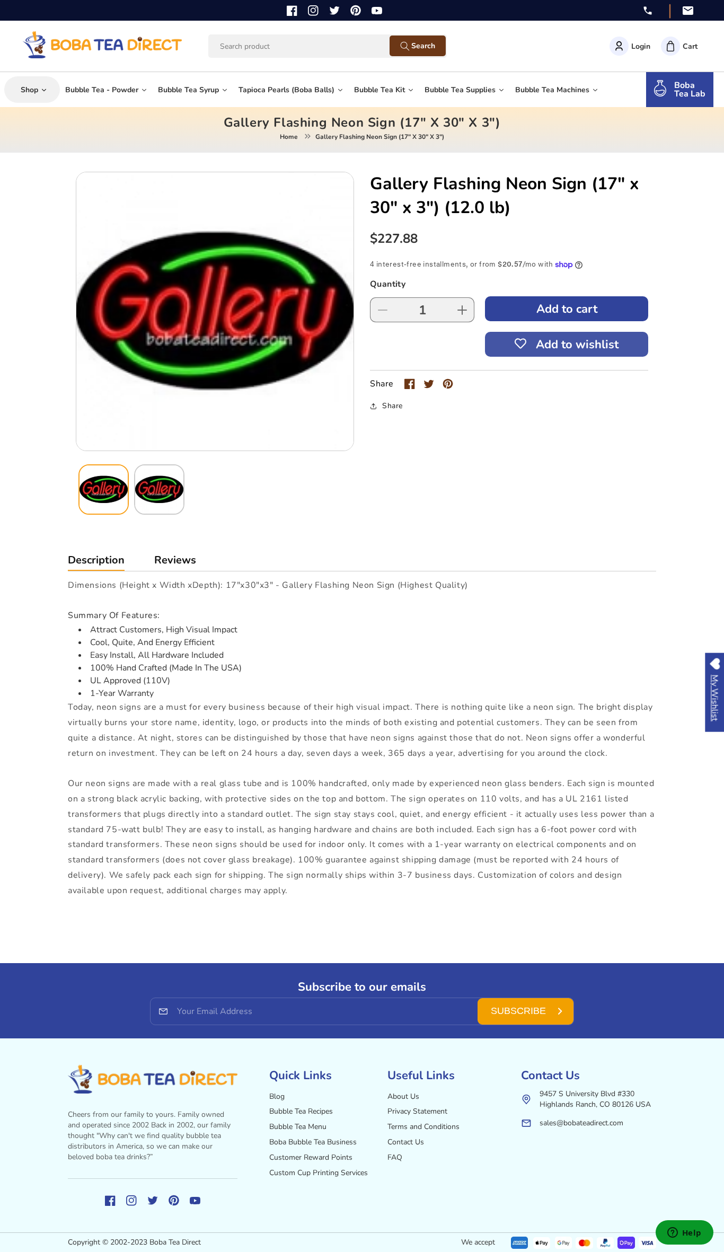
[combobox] (309, 46)
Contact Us (405, 1142)
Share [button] (392, 406)
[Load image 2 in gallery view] (159, 489)
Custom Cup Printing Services (318, 1173)
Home (289, 137)
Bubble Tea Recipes (301, 1111)
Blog (277, 1096)
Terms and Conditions (423, 1127)
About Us (403, 1096)
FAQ (394, 1157)
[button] (679, 46)
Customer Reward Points (310, 1157)
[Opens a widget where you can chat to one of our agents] (684, 1233)
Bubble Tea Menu (297, 1127)
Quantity (387, 284)
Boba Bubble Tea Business (313, 1142)
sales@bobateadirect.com (581, 1123)
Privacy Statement (417, 1111)
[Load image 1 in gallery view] (103, 489)
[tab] (96, 562)
